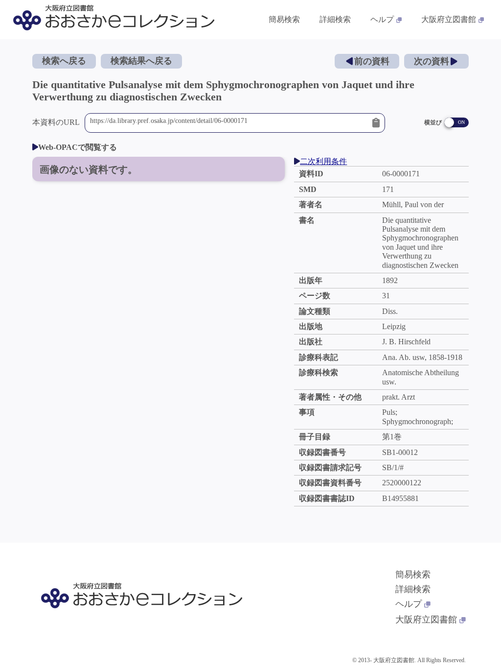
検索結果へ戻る (141, 61)
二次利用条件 (323, 161)
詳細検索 (335, 19)
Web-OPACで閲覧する (77, 147)
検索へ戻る (64, 61)
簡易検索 (284, 19)
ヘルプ (382, 19)
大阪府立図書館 (448, 19)
